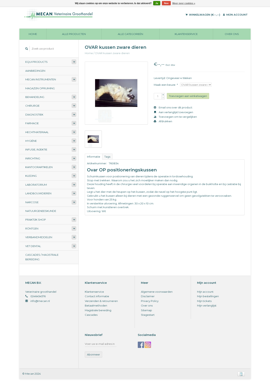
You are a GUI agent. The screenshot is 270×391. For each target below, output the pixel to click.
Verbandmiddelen (38, 237)
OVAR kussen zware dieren (112, 53)
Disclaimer (148, 296)
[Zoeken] (27, 49)
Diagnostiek (34, 114)
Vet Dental (33, 246)
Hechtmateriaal (37, 132)
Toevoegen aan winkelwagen (188, 96)
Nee (166, 3)
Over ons (232, 34)
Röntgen (31, 228)
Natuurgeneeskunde (40, 210)
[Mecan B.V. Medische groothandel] (85, 15)
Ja (156, 3)
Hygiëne (31, 140)
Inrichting (32, 158)
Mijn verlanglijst (206, 305)
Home (33, 34)
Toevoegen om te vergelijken (177, 116)
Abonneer (93, 354)
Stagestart (148, 314)
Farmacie (32, 123)
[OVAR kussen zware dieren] (116, 93)
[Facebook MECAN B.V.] (141, 345)
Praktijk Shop (35, 219)
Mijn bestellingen (208, 296)
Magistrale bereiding (98, 310)
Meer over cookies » (183, 3)
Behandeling (34, 97)
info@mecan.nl (40, 301)
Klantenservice (186, 34)
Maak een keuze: (165, 84)
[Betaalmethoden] (241, 373)
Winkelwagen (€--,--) (204, 14)
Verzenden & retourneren (101, 301)
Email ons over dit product (175, 107)
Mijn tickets (204, 301)
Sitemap (146, 310)
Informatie (93, 156)
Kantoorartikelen (39, 167)
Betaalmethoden (96, 305)
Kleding (31, 175)
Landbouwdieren (38, 193)
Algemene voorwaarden (157, 291)
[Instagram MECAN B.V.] (148, 345)
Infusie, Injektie (36, 149)
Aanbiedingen (35, 70)
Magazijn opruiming (40, 88)
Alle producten (74, 34)
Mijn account (237, 14)
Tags (107, 156)
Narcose (32, 202)
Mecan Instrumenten (40, 79)
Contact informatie (97, 296)
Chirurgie (32, 105)
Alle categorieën (130, 34)
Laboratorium (36, 184)
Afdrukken (165, 121)
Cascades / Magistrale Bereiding (42, 257)
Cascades (91, 314)
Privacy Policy (150, 301)
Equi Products (36, 61)
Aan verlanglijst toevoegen (175, 112)
